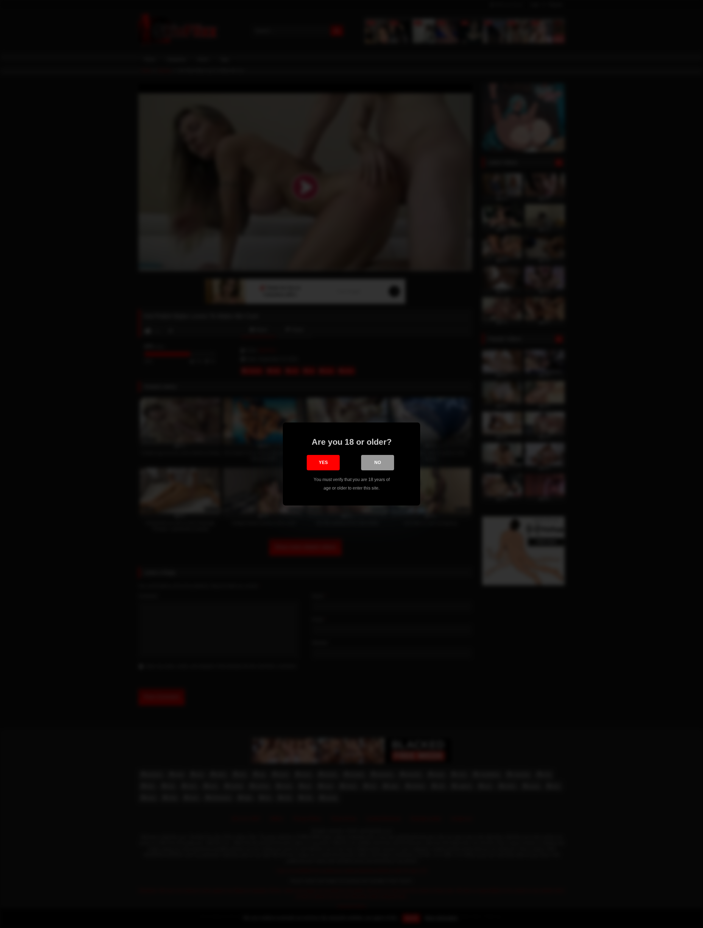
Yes (323, 462)
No (377, 462)
